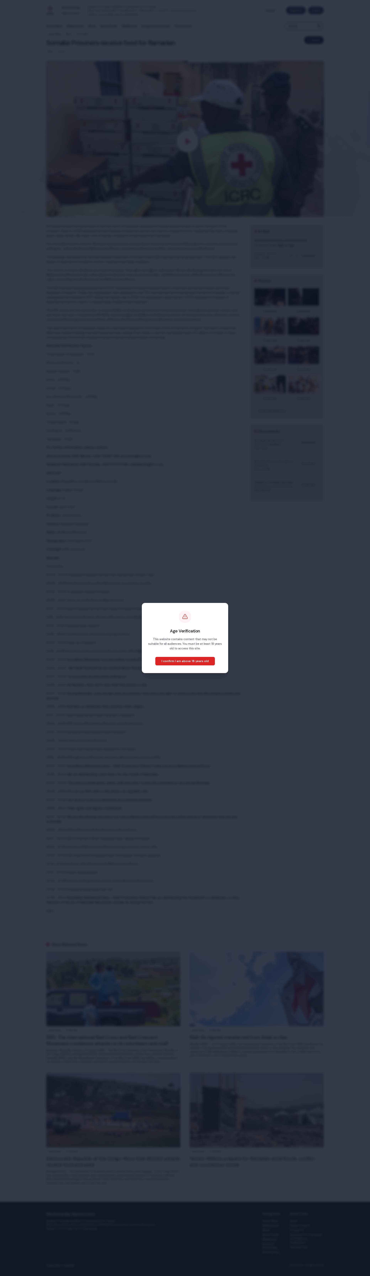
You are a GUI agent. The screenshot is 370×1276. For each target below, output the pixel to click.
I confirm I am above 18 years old (185, 661)
